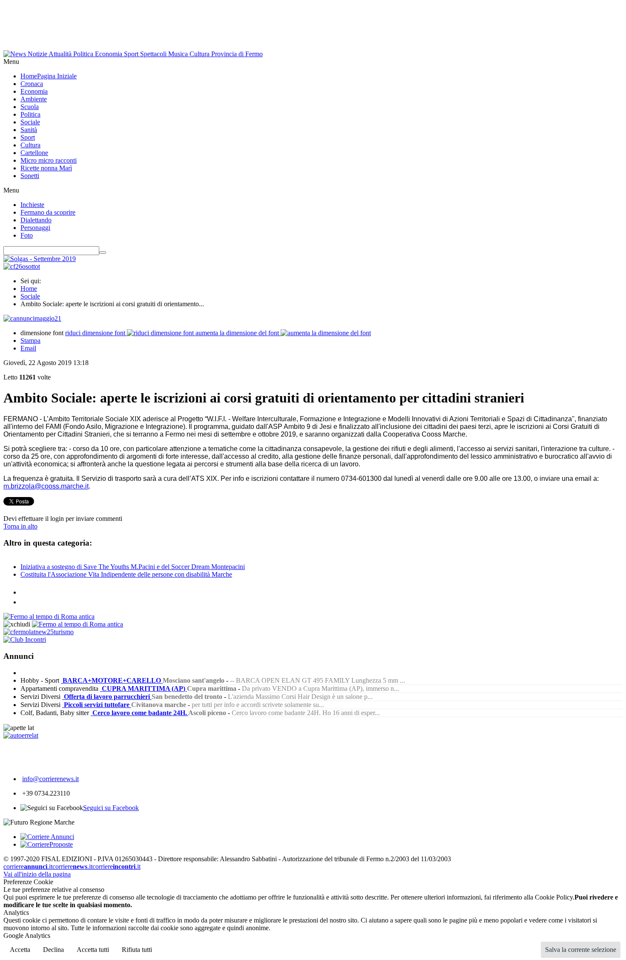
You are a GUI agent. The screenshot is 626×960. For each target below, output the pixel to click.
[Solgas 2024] (39, 258)
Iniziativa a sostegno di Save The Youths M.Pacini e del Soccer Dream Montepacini (132, 566)
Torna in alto (20, 526)
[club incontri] (24, 639)
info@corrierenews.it (50, 778)
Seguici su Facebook (111, 807)
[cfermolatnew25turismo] (38, 631)
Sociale (30, 296)
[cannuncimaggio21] (32, 318)
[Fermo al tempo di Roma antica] (49, 616)
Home (28, 288)
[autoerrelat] (20, 735)
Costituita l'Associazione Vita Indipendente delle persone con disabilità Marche (126, 574)
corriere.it (27, 866)
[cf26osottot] (21, 266)
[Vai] (102, 252)
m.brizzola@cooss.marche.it (46, 486)
